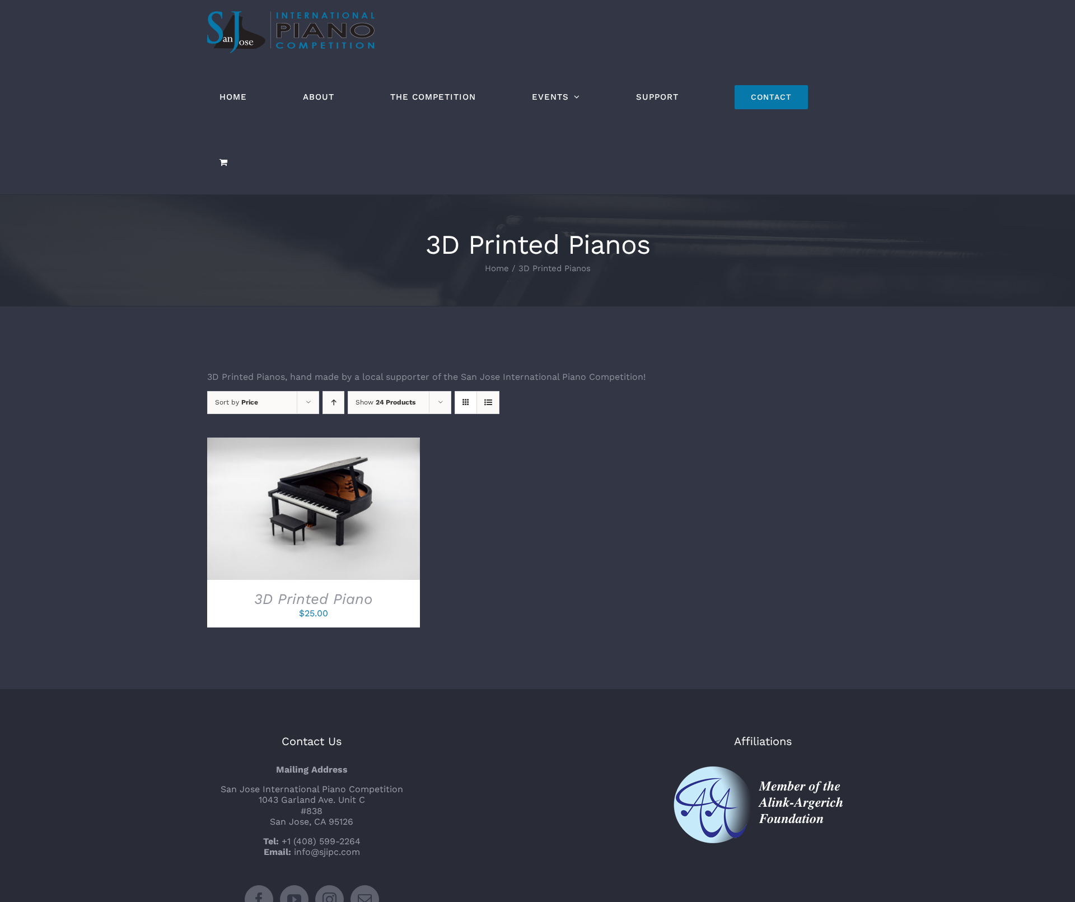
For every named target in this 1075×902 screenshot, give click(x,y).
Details (356, 511)
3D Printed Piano (313, 599)
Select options (288, 511)
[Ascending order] (333, 402)
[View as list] (488, 402)
